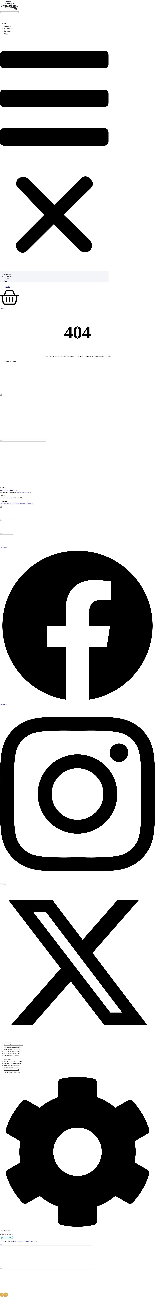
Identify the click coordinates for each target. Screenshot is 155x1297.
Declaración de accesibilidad (13, 1045)
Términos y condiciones (11, 1049)
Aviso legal (7, 1043)
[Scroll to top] (2, 1295)
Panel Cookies (5, 1231)
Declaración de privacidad (12, 1047)
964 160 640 (4, 490)
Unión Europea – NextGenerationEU (24, 1241)
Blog (6, 34)
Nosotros (7, 26)
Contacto (7, 31)
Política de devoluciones (12, 1051)
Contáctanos (7, 380)
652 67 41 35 (13, 490)
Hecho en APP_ (7, 1237)
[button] (54, 153)
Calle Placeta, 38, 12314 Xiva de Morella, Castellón (16, 503)
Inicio (6, 23)
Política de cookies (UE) (12, 1053)
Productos (8, 29)
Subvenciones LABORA (12, 1056)
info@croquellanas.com (22, 492)
